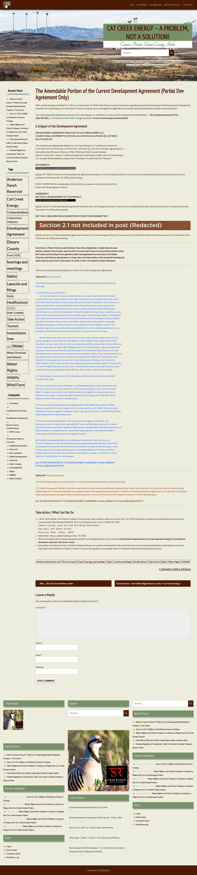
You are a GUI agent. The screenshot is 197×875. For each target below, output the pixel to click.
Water (164, 561)
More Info (14, 449)
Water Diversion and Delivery (16, 355)
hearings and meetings (95, 561)
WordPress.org (12, 857)
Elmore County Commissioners (12, 426)
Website (39, 667)
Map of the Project (172, 4)
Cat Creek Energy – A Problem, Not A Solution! (148, 32)
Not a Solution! (16, 453)
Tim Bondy (186, 569)
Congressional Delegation (14, 220)
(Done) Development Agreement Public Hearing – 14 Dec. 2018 (95, 807)
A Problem (14, 403)
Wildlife (186, 561)
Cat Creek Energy (15, 202)
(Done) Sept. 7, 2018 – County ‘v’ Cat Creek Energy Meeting (94, 827)
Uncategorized (16, 467)
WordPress (92, 870)
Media (10, 296)
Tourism (12, 326)
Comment (41, 607)
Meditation (104, 870)
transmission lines (16, 336)
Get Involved (142, 4)
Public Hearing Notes (18, 456)
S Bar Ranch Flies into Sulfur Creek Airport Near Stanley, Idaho (17, 143)
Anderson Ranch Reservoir (48, 561)
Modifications (139, 561)
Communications (17, 212)
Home (132, 4)
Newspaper (11, 308)
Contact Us (188, 4)
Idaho (109, 561)
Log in (8, 846)
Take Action (153, 561)
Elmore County (69, 561)
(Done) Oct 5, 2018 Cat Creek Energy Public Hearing (91, 817)
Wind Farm (16, 385)
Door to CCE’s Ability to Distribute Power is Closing (147, 65)
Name (39, 643)
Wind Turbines (16, 478)
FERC (18, 255)
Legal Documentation (18, 446)
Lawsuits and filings (122, 561)
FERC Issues (15, 432)
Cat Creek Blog (155, 4)
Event (80, 561)
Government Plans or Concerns (15, 440)
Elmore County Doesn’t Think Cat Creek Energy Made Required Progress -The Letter (147, 61)
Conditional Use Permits (16, 411)
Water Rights (174, 561)
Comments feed (13, 853)
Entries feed (11, 850)
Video (9, 347)
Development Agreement (17, 231)
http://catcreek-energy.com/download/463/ (111, 118)
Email (39, 655)
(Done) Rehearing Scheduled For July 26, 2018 (88, 851)
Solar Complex (15, 312)
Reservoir (14, 460)
